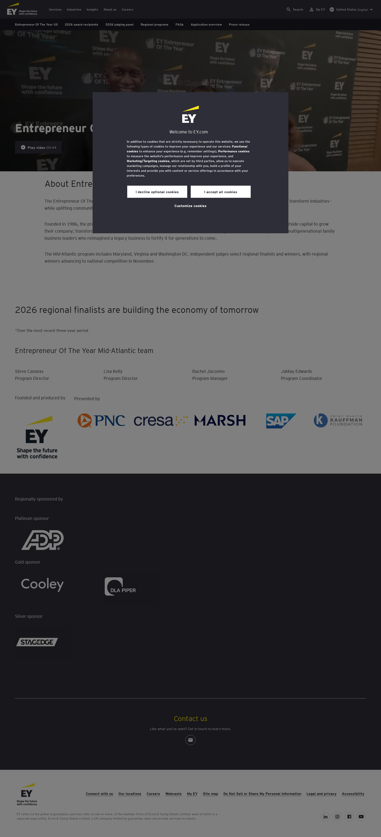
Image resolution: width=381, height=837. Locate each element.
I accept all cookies (220, 191)
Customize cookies (190, 205)
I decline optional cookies (157, 191)
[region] (190, 162)
